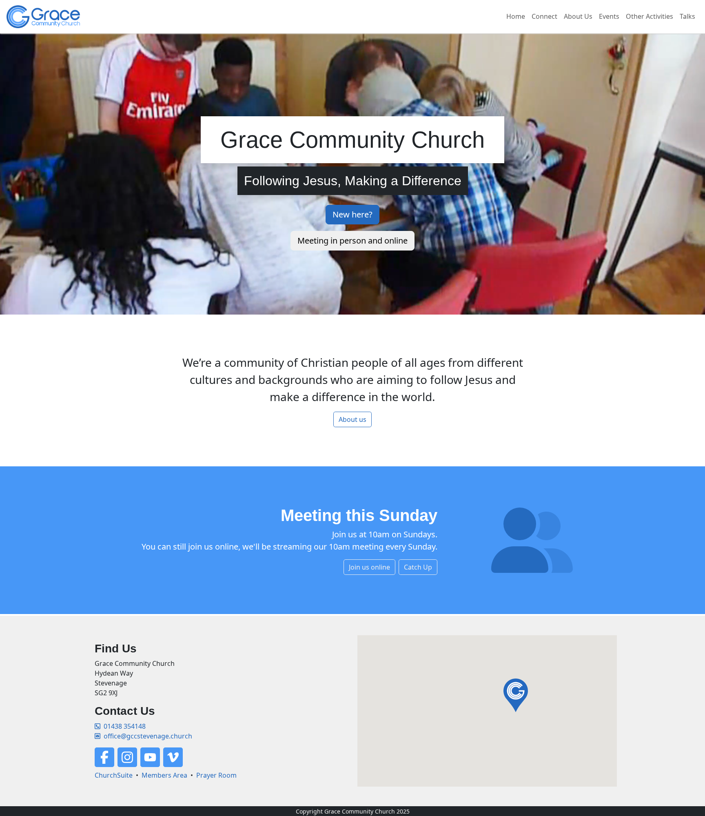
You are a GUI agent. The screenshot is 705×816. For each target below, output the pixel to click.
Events (609, 16)
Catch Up (418, 567)
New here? (352, 214)
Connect (544, 16)
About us (352, 419)
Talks (687, 16)
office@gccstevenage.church (148, 736)
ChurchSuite (114, 775)
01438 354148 (125, 726)
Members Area (164, 775)
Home (515, 16)
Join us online (369, 567)
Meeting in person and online (352, 240)
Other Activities (649, 16)
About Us (578, 16)
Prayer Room (216, 775)
